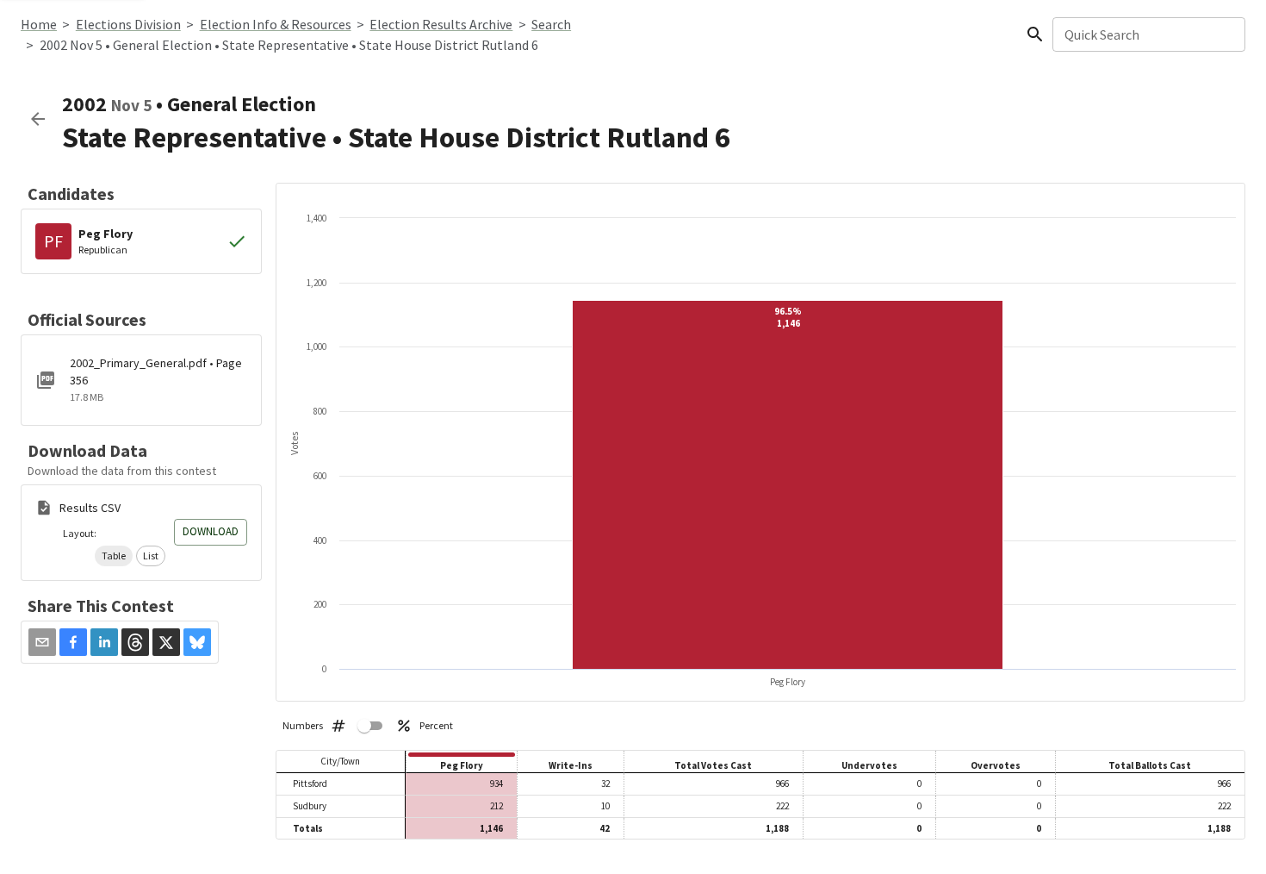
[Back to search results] (38, 119)
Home (39, 24)
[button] (114, 556)
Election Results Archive (440, 24)
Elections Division (128, 24)
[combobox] (1148, 34)
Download (211, 531)
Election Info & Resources (275, 24)
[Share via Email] (42, 642)
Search (551, 24)
